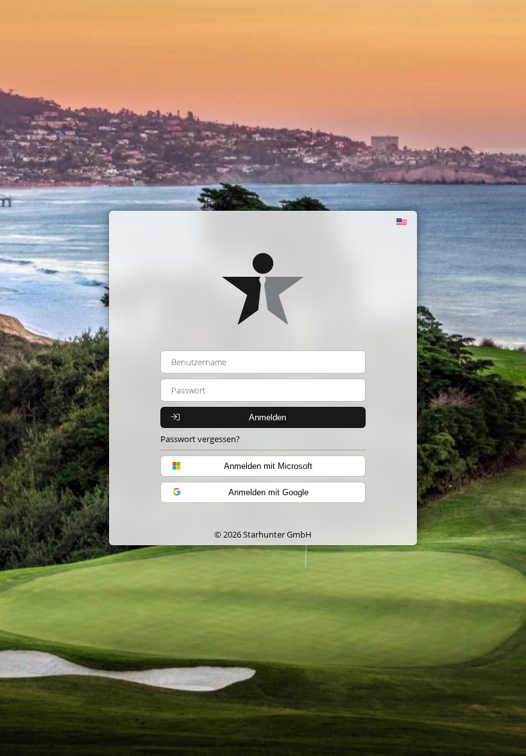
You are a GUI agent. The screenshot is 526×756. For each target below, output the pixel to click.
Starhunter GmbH (277, 534)
